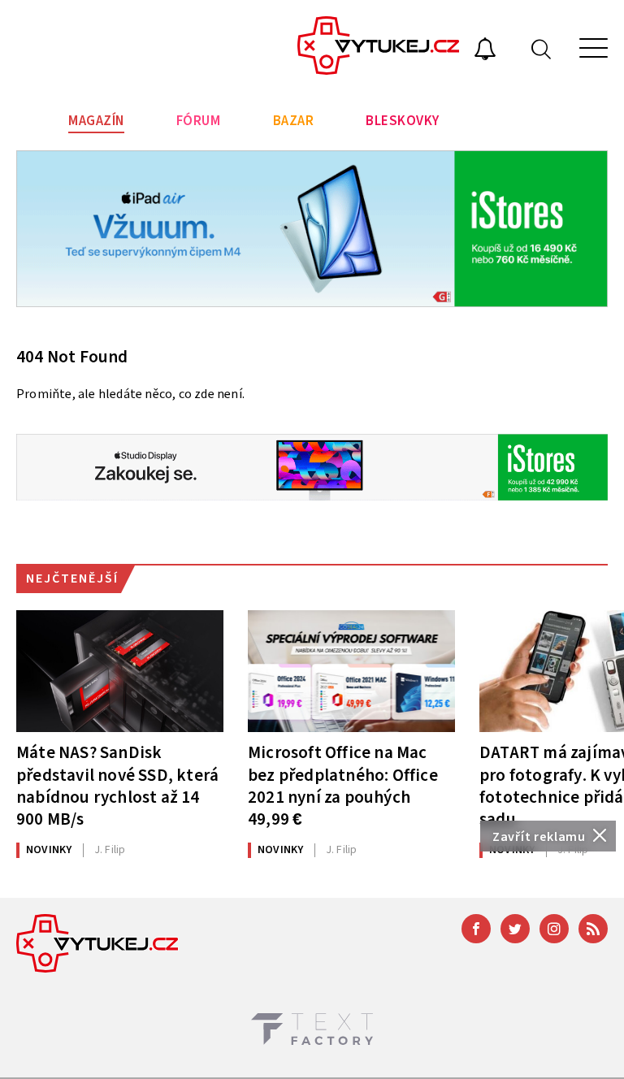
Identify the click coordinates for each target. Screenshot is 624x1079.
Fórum (198, 121)
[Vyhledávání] (541, 48)
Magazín (96, 121)
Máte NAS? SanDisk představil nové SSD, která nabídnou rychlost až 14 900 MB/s (117, 785)
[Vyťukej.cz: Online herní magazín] (378, 48)
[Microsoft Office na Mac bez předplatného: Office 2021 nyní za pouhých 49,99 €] (351, 671)
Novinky (49, 850)
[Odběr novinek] (485, 51)
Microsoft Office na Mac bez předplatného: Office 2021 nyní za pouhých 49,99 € (343, 785)
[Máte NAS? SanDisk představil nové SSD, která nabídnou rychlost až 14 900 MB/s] (119, 671)
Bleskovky (403, 121)
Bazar (293, 121)
